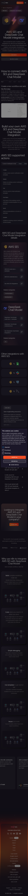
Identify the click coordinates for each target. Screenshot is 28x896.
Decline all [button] (14, 461)
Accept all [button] (14, 457)
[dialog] (14, 448)
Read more (18, 444)
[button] (14, 465)
